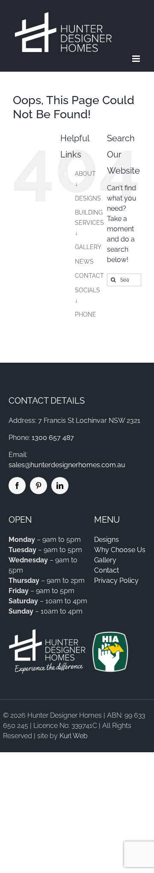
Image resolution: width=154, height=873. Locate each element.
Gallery (105, 560)
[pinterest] (38, 485)
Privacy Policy (116, 580)
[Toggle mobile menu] (136, 58)
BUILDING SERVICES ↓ (89, 222)
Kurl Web (73, 736)
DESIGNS (88, 198)
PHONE (85, 314)
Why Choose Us (119, 550)
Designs (106, 539)
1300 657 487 (53, 438)
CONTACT (89, 275)
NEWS (84, 261)
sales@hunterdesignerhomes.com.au (67, 465)
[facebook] (17, 485)
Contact (106, 570)
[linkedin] (59, 485)
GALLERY (88, 247)
